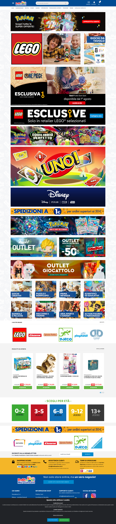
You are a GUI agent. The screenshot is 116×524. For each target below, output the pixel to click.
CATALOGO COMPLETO (80, 8)
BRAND (71, 8)
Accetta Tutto (64, 520)
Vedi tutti (102, 322)
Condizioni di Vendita (42, 497)
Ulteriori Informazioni (58, 515)
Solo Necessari (52, 520)
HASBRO (38, 8)
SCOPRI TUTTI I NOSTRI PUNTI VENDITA (58, 482)
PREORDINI (65, 8)
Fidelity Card (39, 494)
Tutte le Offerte (100, 348)
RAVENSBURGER (19, 8)
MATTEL (27, 8)
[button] (100, 3)
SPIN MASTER (44, 8)
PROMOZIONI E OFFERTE (55, 8)
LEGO (12, 8)
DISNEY (32, 8)
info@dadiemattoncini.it (66, 496)
